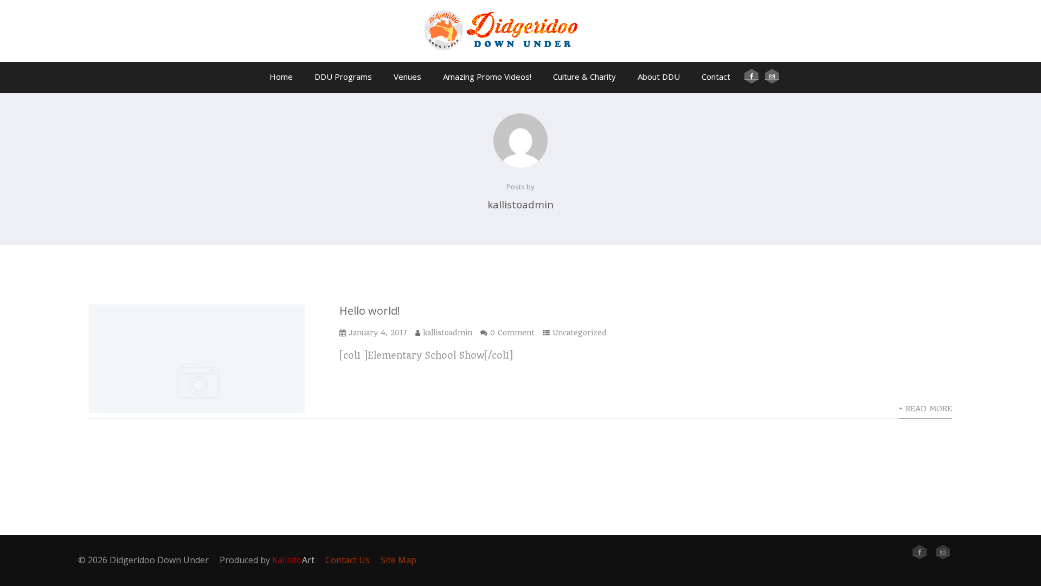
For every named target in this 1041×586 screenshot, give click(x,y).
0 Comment (512, 332)
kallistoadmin (447, 332)
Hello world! (369, 310)
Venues (407, 76)
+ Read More (925, 408)
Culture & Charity (584, 76)
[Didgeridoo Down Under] (520, 56)
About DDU (659, 76)
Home (281, 76)
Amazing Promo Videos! (487, 76)
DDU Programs (343, 76)
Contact (716, 76)
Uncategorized (579, 332)
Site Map (398, 560)
